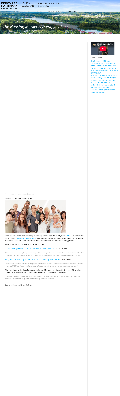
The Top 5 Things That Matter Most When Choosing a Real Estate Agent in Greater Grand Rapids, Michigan (104, 77)
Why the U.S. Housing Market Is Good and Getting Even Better (32, 259)
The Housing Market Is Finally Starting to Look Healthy (29, 248)
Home (6, 11)
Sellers (39, 11)
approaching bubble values (26, 238)
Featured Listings (54, 11)
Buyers (28, 11)
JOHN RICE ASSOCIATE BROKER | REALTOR (20, 194)
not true (68, 236)
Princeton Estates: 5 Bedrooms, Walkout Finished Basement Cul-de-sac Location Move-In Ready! (103, 84)
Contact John (71, 11)
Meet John (16, 11)
